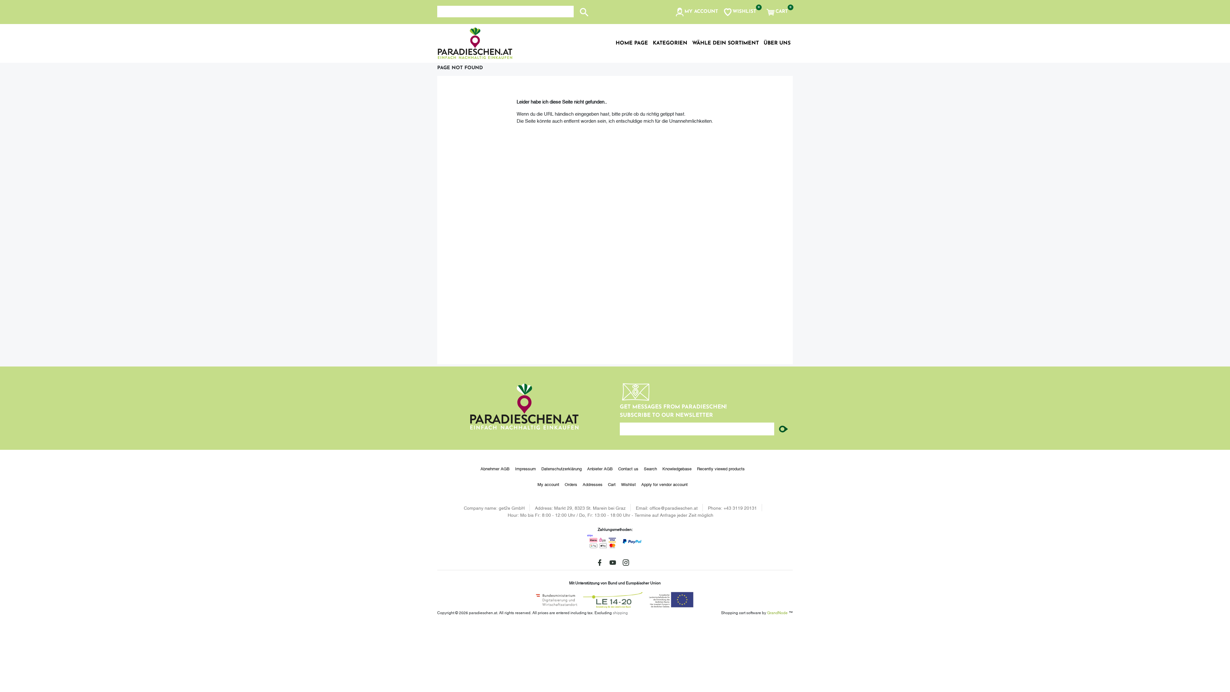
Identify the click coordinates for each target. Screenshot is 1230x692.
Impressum (525, 468)
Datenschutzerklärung (561, 468)
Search (650, 468)
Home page (632, 43)
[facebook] (599, 562)
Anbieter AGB (600, 468)
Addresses (593, 484)
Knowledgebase (677, 468)
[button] (696, 12)
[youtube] (613, 562)
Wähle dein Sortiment (725, 43)
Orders (571, 484)
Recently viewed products (721, 468)
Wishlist (628, 484)
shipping (620, 612)
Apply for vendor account (664, 484)
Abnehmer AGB (495, 468)
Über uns (777, 43)
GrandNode (777, 612)
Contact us (628, 468)
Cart (612, 484)
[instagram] (626, 562)
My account (548, 484)
